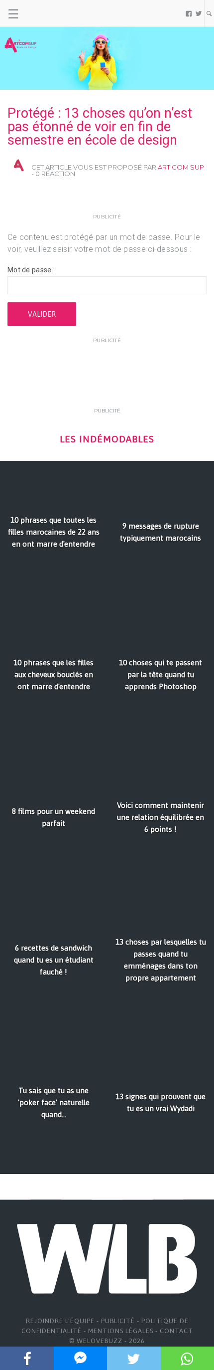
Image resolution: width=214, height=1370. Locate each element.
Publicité (118, 1321)
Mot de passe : (31, 270)
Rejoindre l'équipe (60, 1321)
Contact (176, 1331)
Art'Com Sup (181, 167)
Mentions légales (120, 1331)
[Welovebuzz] (45, 13)
